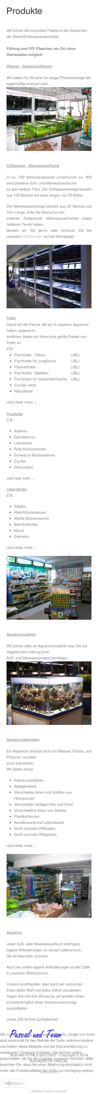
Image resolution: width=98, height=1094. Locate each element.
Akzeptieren (14, 1083)
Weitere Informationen (49, 1090)
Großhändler (32, 236)
